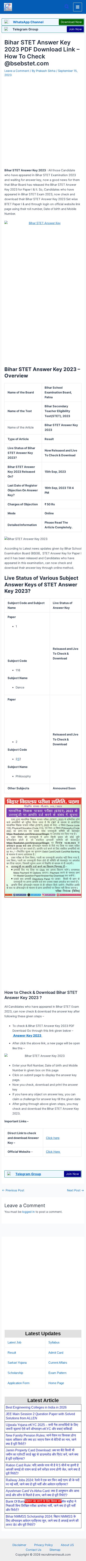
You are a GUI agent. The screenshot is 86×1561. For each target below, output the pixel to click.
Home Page (56, 1383)
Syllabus (54, 1342)
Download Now (71, 22)
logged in (28, 1212)
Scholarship (15, 1372)
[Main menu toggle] (77, 7)
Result (12, 1352)
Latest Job (14, 1342)
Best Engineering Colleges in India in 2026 (36, 1407)
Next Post (75, 1190)
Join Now (75, 29)
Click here (52, 1138)
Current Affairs (57, 1362)
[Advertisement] (43, 1532)
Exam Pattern (57, 1372)
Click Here (53, 1152)
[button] (67, 7)
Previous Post (13, 1190)
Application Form (19, 1383)
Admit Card (55, 1352)
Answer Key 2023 (27, 1035)
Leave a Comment (16, 71)
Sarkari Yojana (17, 1362)
